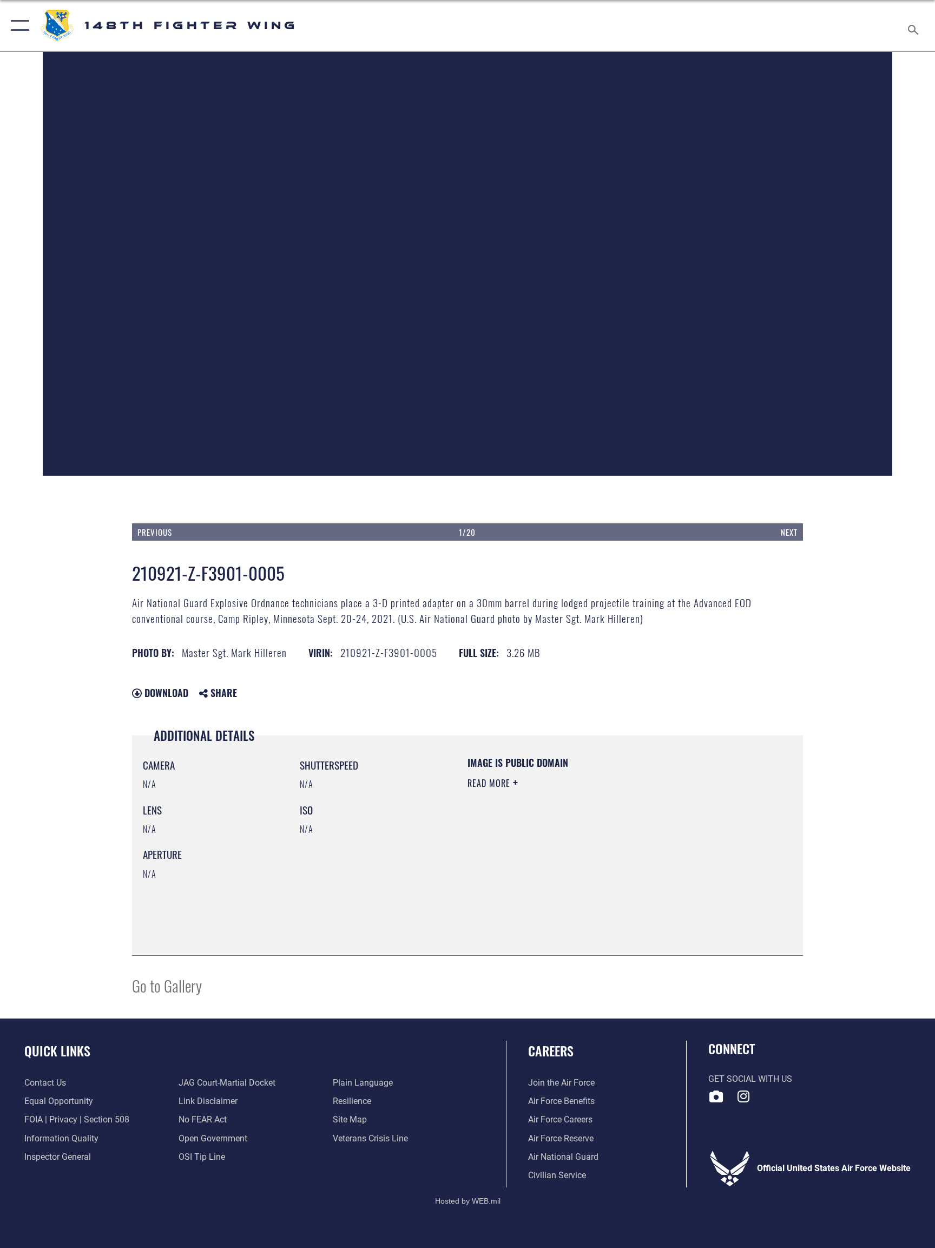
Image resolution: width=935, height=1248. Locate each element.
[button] (17, 25)
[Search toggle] (914, 26)
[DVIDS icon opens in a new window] (716, 1096)
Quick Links (57, 1050)
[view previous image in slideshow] (199, 298)
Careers (551, 1050)
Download (165, 693)
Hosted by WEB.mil (468, 1201)
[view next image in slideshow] (736, 298)
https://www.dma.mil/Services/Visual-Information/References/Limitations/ (572, 859)
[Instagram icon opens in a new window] (743, 1096)
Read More (490, 783)
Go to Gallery (167, 985)
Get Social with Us (750, 1079)
